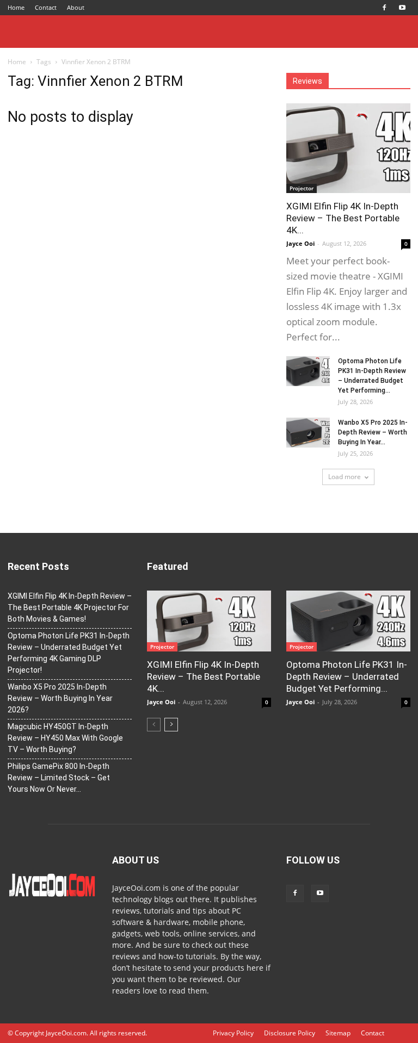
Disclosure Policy (289, 1033)
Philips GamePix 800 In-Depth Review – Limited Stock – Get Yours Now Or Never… (59, 777)
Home (16, 7)
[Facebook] (384, 7)
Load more (344, 476)
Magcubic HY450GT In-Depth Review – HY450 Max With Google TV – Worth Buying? (65, 738)
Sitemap (338, 1033)
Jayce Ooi (300, 243)
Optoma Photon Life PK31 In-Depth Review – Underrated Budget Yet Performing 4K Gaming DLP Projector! (69, 652)
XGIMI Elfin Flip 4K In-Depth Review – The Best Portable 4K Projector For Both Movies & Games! (70, 607)
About (75, 7)
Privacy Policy (233, 1033)
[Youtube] (402, 7)
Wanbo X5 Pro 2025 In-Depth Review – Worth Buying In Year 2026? (60, 698)
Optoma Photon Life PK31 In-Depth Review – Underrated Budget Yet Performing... (346, 676)
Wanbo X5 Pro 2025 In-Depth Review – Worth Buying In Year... (373, 432)
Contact (46, 7)
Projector (302, 188)
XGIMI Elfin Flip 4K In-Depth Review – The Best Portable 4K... (342, 218)
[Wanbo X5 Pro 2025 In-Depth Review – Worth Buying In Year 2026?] (308, 433)
